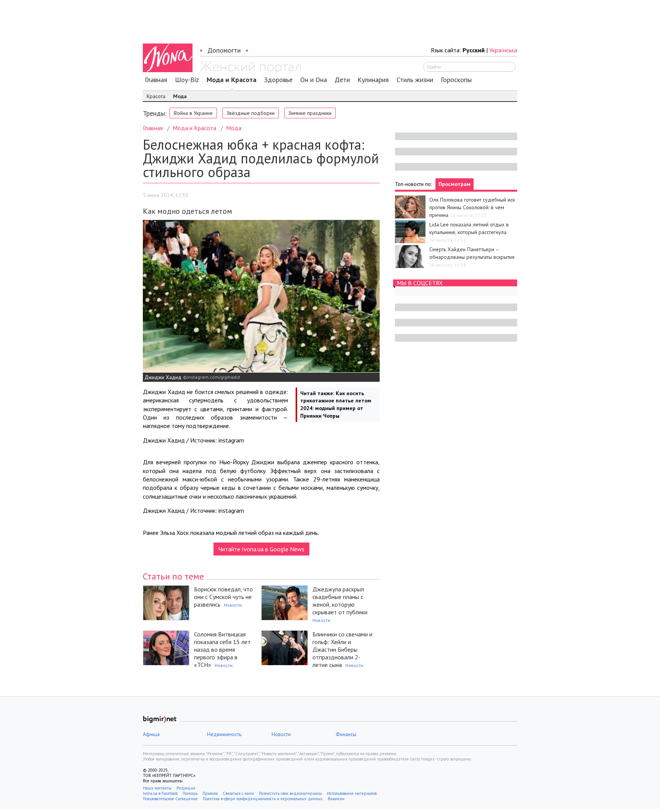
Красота (156, 96)
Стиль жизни (414, 79)
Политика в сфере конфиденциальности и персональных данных (263, 798)
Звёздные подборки (250, 113)
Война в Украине (193, 113)
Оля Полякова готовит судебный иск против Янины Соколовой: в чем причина (472, 207)
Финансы (346, 734)
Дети (342, 79)
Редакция (185, 788)
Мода (180, 96)
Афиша (151, 734)
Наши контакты (157, 788)
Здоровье (278, 79)
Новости (233, 605)
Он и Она (313, 79)
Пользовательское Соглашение (170, 798)
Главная (156, 79)
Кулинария (373, 79)
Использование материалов (352, 793)
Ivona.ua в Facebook (160, 793)
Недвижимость (224, 734)
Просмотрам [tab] (454, 184)
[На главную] (250, 67)
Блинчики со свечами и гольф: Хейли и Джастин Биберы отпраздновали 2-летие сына (342, 649)
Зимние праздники (310, 113)
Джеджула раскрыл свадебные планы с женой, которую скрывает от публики (339, 600)
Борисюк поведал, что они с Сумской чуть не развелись (223, 596)
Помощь (190, 793)
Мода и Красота (231, 79)
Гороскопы (456, 79)
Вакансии (336, 798)
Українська (503, 50)
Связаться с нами (238, 793)
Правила (210, 793)
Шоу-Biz (187, 79)
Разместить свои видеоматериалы (290, 793)
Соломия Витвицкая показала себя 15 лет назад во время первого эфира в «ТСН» (222, 649)
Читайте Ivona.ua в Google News (261, 549)
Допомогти (224, 50)
